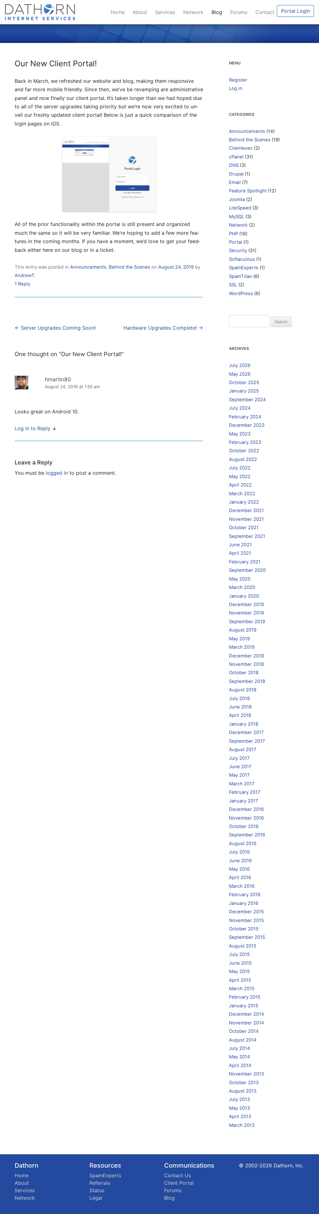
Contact (264, 12)
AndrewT (24, 275)
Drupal (236, 174)
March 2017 (241, 784)
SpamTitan (240, 276)
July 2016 (239, 852)
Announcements (88, 267)
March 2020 (242, 587)
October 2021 (244, 527)
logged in (57, 473)
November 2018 (246, 664)
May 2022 (239, 476)
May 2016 (239, 869)
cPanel (236, 157)
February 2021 (244, 562)
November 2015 (246, 920)
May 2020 (239, 579)
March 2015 (242, 988)
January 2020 (244, 596)
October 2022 (244, 451)
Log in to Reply (32, 428)
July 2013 (239, 1099)
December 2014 (246, 1014)
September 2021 (247, 536)
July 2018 (239, 698)
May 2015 (239, 971)
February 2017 (244, 792)
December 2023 (246, 425)
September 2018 (247, 681)
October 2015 (244, 929)
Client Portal (179, 1183)
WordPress (241, 293)
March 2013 (242, 1125)
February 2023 (245, 442)
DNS (234, 165)
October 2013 (244, 1082)
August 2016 (242, 843)
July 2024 (240, 408)
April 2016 (240, 877)
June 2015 (240, 963)
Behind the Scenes (129, 267)
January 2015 (243, 1006)
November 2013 (246, 1074)
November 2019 (246, 613)
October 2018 (244, 672)
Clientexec (241, 148)
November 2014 (246, 1023)
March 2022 (242, 493)
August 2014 (243, 1040)
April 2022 (240, 485)
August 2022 (243, 459)
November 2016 (246, 818)
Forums (240, 12)
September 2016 (247, 835)
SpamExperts (243, 268)
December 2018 (246, 656)
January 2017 (243, 801)
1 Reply (22, 284)
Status (96, 1190)
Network (195, 12)
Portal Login (295, 11)
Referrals (99, 1183)
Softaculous (242, 259)
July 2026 (239, 365)
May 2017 (239, 775)
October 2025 (244, 382)
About (141, 12)
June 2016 (240, 860)
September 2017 (247, 741)
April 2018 (240, 715)
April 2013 (240, 1116)
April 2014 (240, 1065)
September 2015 (247, 937)
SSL (233, 285)
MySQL (236, 216)
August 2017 (242, 749)
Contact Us (177, 1175)
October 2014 (244, 1031)
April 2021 (240, 553)
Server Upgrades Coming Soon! (55, 328)
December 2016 (246, 809)
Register (238, 80)
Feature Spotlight (248, 191)
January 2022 (244, 502)
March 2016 (242, 886)
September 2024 (247, 399)
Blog (218, 12)
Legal (95, 1198)
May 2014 (239, 1057)
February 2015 (244, 997)
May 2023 (239, 434)
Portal (235, 242)
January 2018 (243, 724)
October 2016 (244, 826)
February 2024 (245, 417)
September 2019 (247, 621)
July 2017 (239, 758)
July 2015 (239, 954)
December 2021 (246, 510)
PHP (233, 234)
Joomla (237, 199)
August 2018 (242, 690)
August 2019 (242, 630)
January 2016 (243, 903)
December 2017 (246, 732)
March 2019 (242, 647)
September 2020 (247, 570)
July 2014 (239, 1048)
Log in (235, 88)
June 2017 (240, 766)
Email (235, 182)
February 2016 (244, 894)
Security (238, 250)
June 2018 (240, 707)
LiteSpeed (240, 208)
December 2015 (246, 912)
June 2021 (240, 545)
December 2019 (246, 604)
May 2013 (239, 1108)
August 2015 (242, 946)
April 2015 (240, 980)
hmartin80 (58, 379)
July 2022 (239, 468)
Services (166, 12)
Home (119, 12)
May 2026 (239, 374)
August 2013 (242, 1091)
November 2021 (246, 519)
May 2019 (239, 639)
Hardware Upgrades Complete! (163, 328)
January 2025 (244, 391)
